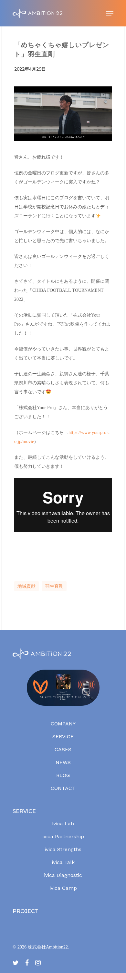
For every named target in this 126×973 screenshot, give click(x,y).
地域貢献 (26, 586)
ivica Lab (63, 824)
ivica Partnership (63, 836)
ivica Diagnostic (63, 875)
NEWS (63, 762)
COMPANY (63, 724)
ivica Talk (63, 862)
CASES (63, 749)
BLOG (63, 775)
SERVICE (63, 736)
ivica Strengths (63, 849)
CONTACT (63, 788)
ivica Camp (63, 888)
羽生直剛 (54, 586)
